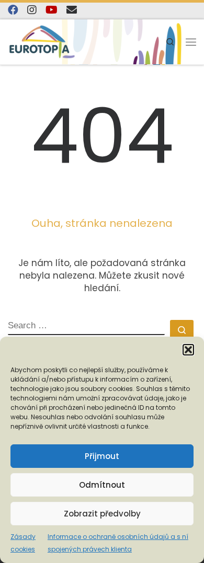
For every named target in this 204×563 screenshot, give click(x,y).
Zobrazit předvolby (102, 513)
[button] (188, 349)
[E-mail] (71, 10)
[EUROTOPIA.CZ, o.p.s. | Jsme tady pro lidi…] (42, 42)
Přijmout (102, 456)
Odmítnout (102, 484)
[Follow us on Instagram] (32, 10)
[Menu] (190, 41)
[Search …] (182, 329)
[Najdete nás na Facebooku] (13, 10)
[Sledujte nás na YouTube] (52, 10)
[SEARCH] (86, 327)
